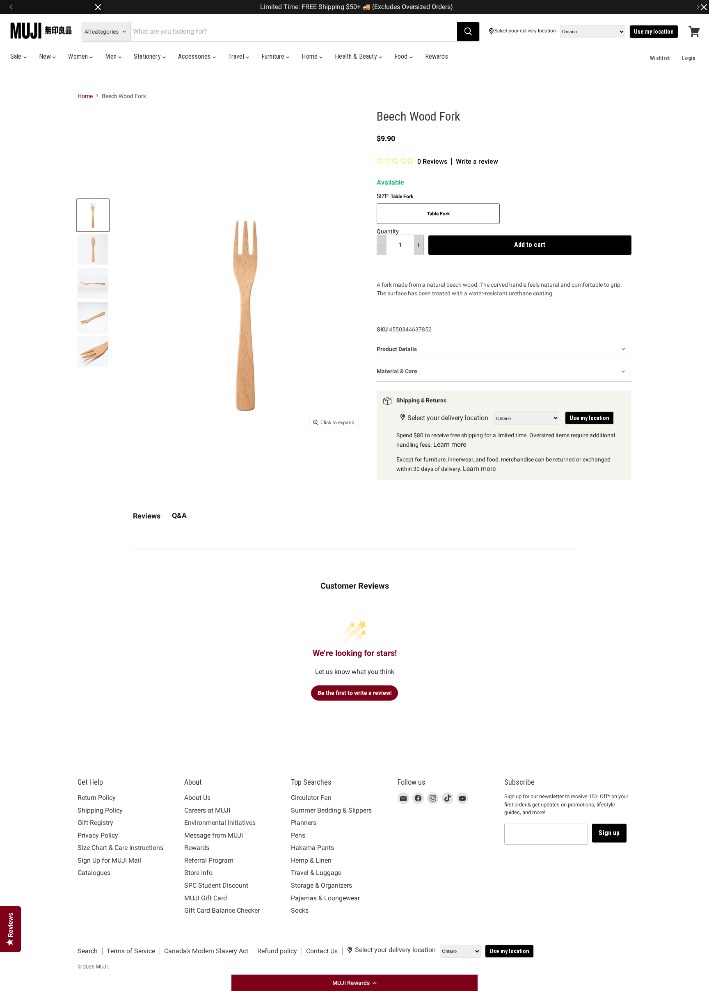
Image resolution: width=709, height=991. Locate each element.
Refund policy (277, 951)
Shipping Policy (100, 810)
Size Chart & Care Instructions (120, 848)
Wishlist (660, 58)
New (46, 56)
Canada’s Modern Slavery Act (206, 951)
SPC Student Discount (216, 885)
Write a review (477, 161)
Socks (300, 910)
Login (688, 58)
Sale (16, 56)
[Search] (468, 31)
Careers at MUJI (207, 810)
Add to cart (529, 245)
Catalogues (94, 873)
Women (78, 56)
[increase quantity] (418, 245)
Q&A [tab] (179, 515)
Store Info (198, 873)
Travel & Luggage (316, 873)
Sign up (609, 833)
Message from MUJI (213, 835)
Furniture (273, 56)
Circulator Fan (311, 797)
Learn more (449, 444)
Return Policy (97, 797)
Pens (298, 835)
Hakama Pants (312, 848)
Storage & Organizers (321, 885)
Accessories (195, 56)
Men (111, 56)
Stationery (148, 56)
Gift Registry (95, 823)
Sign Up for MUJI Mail (109, 860)
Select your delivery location (525, 31)
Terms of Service (131, 951)
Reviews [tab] (146, 515)
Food (401, 56)
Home (310, 56)
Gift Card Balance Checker (222, 910)
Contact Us (322, 951)
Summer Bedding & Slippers (331, 810)
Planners (303, 823)
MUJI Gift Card (205, 898)
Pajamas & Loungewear (325, 898)
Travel (237, 56)
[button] (354, 983)
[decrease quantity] (382, 245)
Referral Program (208, 860)
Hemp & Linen (311, 860)
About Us (197, 797)
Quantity (388, 231)
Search (88, 951)
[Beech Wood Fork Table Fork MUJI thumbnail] (93, 215)
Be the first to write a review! (355, 693)
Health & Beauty (357, 56)
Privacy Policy (98, 835)
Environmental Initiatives (220, 823)
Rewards (436, 56)
